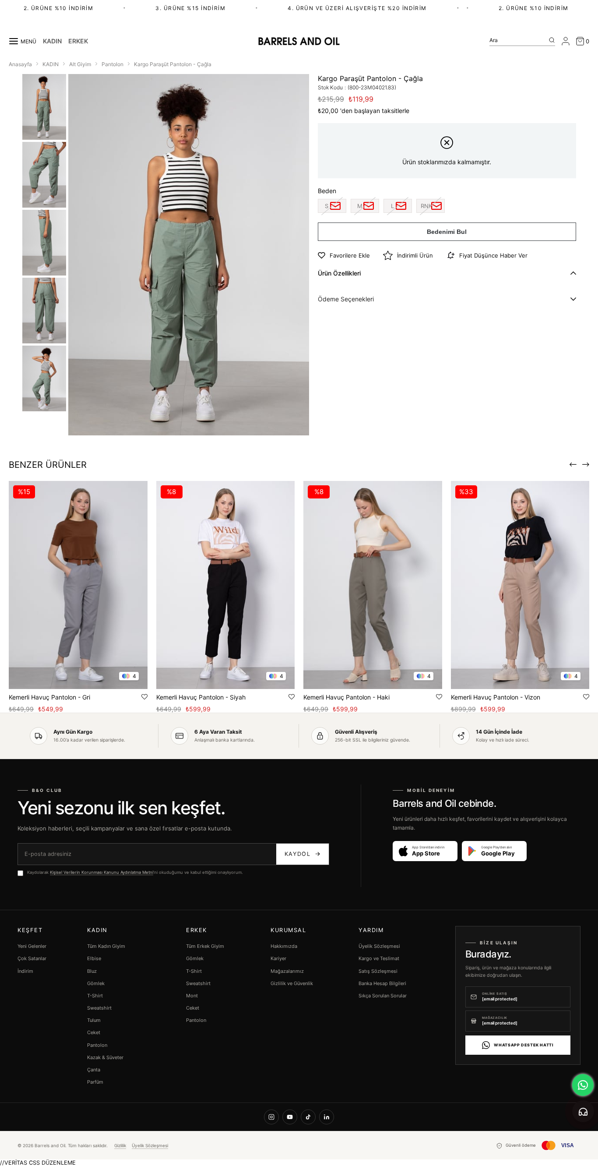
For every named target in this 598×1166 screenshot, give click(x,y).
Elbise (94, 958)
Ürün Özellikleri (339, 273)
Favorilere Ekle (144, 697)
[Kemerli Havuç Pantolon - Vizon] (520, 585)
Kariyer (278, 958)
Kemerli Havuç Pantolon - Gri (49, 697)
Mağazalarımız (287, 971)
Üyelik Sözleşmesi (379, 946)
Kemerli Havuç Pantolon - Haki (346, 697)
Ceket (93, 1032)
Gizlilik (120, 1145)
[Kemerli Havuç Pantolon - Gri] (78, 585)
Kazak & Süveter (105, 1057)
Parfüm (95, 1082)
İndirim (25, 971)
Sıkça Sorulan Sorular (383, 996)
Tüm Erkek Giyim (205, 946)
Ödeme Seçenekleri (346, 299)
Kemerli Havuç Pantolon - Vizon (495, 697)
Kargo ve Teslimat (379, 958)
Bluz (92, 971)
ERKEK (78, 41)
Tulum (94, 1020)
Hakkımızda (284, 946)
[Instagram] (271, 1116)
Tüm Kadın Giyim (106, 946)
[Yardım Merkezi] (583, 1111)
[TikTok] (308, 1116)
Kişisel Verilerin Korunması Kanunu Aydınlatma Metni (101, 872)
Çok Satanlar (32, 958)
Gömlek (96, 983)
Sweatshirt (99, 1008)
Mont (192, 996)
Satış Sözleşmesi (378, 971)
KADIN (52, 41)
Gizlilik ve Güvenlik (292, 983)
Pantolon (97, 1045)
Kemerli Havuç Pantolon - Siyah (201, 697)
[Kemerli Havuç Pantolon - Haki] (372, 585)
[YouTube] (289, 1116)
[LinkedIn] (326, 1116)
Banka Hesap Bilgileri (382, 983)
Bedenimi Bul (447, 231)
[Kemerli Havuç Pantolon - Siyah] (225, 585)
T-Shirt (95, 996)
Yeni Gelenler (32, 946)
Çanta (93, 1070)
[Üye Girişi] (566, 41)
